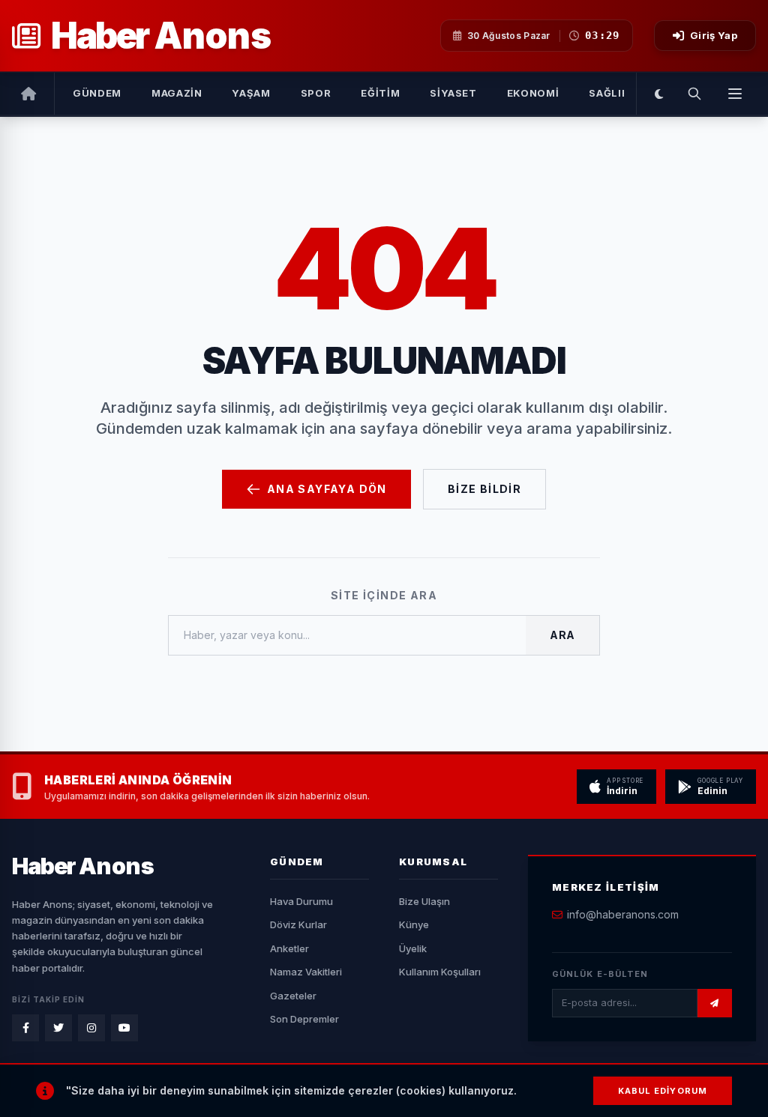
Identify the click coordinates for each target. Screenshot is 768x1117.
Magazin (177, 93)
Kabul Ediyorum (662, 1091)
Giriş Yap (713, 35)
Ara (562, 635)
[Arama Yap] (694, 94)
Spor (316, 93)
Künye (414, 924)
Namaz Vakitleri (306, 972)
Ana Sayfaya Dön (327, 488)
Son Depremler (304, 1019)
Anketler (289, 948)
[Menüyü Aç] (735, 94)
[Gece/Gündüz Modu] (659, 94)
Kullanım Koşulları (440, 972)
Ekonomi (533, 93)
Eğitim (380, 93)
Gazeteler (293, 996)
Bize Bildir (484, 488)
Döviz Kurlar (298, 924)
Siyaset (453, 93)
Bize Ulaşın (424, 901)
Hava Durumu (301, 901)
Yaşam (251, 93)
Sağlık (609, 93)
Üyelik (413, 948)
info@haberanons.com (623, 914)
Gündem (97, 93)
